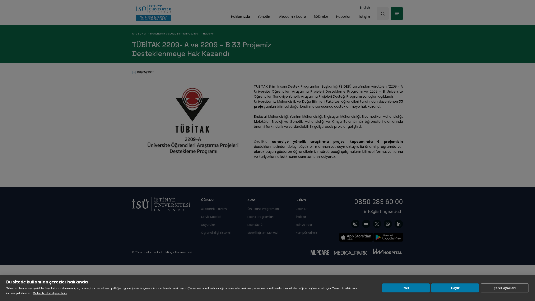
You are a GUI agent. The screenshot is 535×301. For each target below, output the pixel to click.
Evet (406, 288)
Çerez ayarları (505, 288)
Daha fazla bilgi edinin (50, 293)
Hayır (455, 288)
